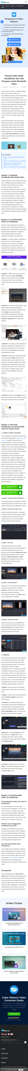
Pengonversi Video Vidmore (14, 20)
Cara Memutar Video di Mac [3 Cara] (14, 947)
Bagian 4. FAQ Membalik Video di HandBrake (15, 167)
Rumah (2, 5)
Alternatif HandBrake (14, 857)
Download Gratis (15, 39)
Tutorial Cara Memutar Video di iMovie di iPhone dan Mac (14, 972)
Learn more (14, 1069)
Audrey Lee (5, 87)
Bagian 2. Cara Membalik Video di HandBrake (15, 161)
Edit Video (13, 5)
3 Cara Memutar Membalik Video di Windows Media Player (14, 924)
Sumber (7, 5)
